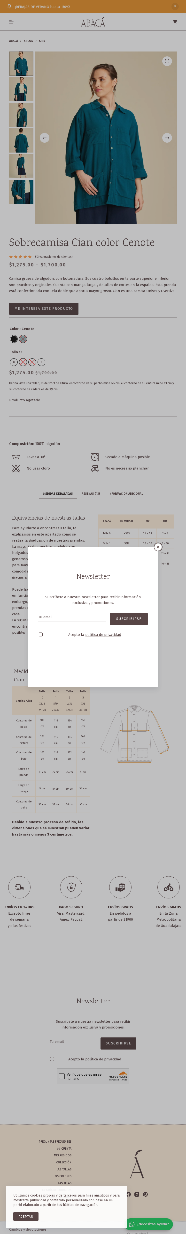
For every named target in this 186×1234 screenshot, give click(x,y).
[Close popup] (158, 538)
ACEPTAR (26, 1216)
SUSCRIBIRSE (129, 610)
